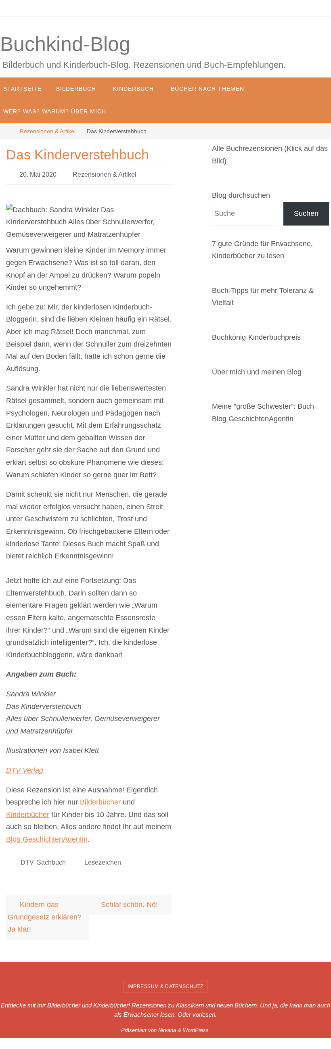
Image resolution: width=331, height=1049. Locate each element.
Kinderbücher (27, 812)
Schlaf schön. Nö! (130, 900)
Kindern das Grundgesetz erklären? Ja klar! (45, 912)
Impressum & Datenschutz (165, 982)
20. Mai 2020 (38, 173)
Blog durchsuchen (241, 195)
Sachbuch (51, 858)
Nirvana (167, 1026)
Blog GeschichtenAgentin (47, 837)
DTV (27, 858)
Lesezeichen (102, 858)
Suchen (306, 213)
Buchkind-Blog (65, 44)
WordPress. (196, 1026)
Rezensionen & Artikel (47, 131)
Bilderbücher (100, 800)
